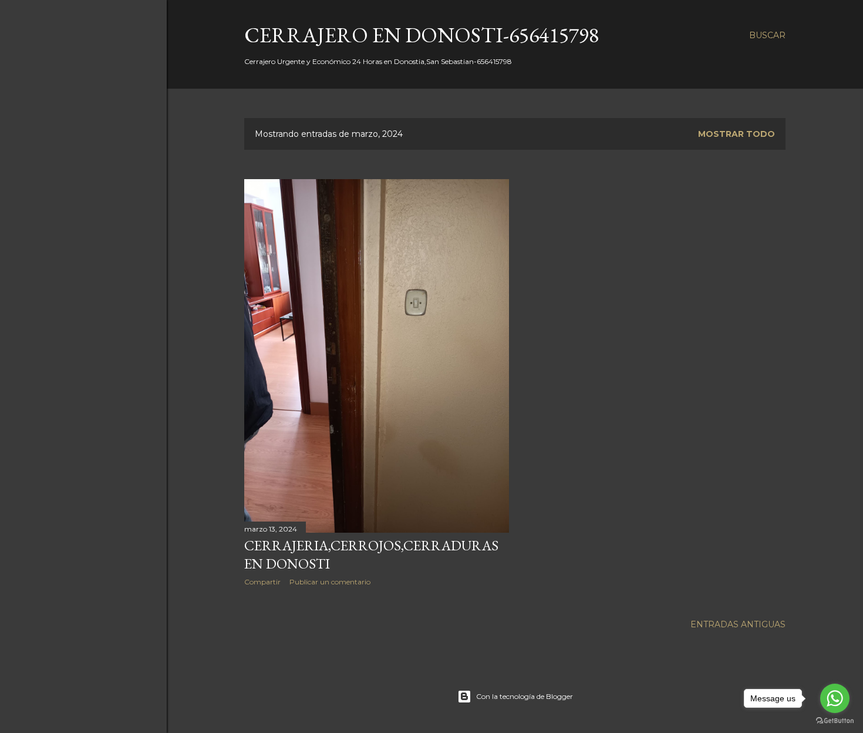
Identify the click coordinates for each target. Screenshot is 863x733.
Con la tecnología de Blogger (524, 696)
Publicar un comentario (329, 581)
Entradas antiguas (738, 624)
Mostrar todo (736, 134)
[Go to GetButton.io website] (835, 721)
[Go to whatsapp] (834, 698)
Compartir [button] (262, 581)
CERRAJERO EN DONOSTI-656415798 (421, 35)
